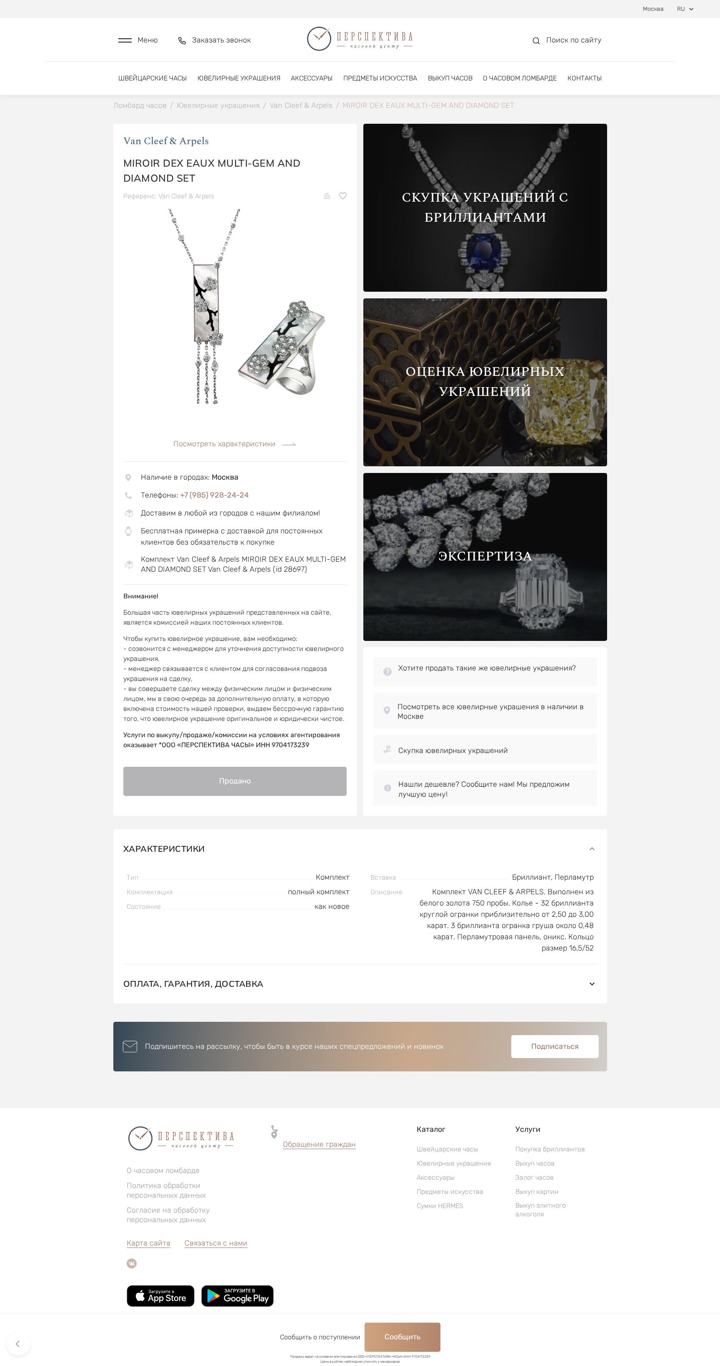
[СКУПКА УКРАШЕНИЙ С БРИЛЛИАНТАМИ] (485, 289)
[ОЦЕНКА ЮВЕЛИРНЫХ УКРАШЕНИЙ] (485, 464)
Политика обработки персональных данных (166, 1190)
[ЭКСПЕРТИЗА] (485, 639)
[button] (138, 40)
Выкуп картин (537, 1192)
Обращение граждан (319, 1144)
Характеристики (164, 848)
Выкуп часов (450, 78)
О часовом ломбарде (520, 78)
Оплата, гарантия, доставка (193, 983)
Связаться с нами (216, 1243)
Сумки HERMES (440, 1206)
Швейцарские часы (152, 78)
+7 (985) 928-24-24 (214, 495)
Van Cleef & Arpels (166, 141)
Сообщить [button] (402, 1336)
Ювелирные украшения (239, 78)
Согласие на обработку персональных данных (168, 1215)
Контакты (585, 78)
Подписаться (555, 1046)
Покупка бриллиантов (550, 1149)
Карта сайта (148, 1243)
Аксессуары (311, 78)
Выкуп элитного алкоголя (540, 1209)
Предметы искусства (380, 78)
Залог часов (534, 1177)
